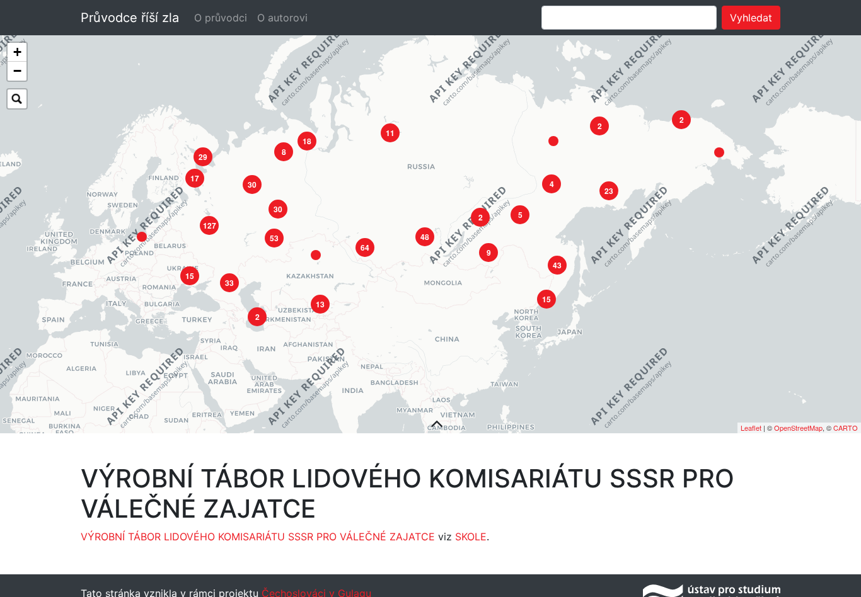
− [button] (17, 71)
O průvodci (220, 17)
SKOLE (471, 536)
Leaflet (751, 428)
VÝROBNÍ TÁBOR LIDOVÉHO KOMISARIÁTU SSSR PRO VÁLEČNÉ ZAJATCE (258, 536)
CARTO (845, 428)
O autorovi (282, 17)
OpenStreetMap (798, 428)
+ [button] (17, 52)
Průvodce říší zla (130, 17)
